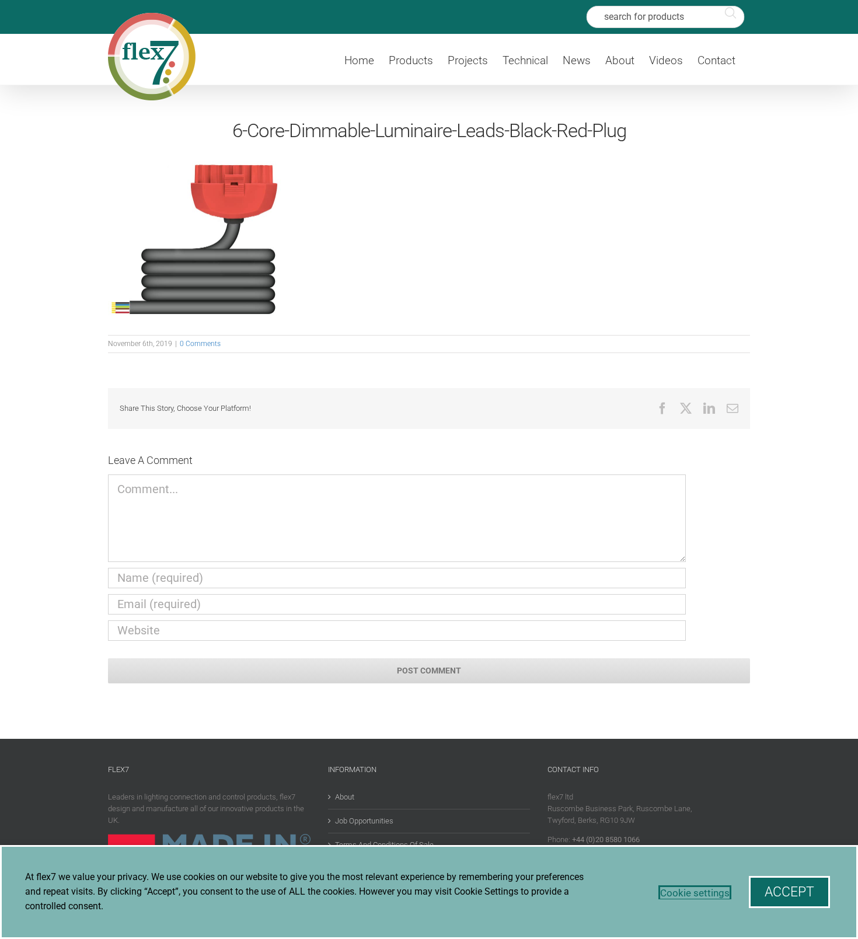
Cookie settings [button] (695, 893)
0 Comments (200, 344)
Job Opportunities (364, 820)
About (344, 797)
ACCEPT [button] (789, 892)
